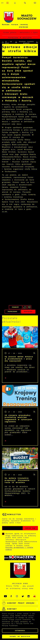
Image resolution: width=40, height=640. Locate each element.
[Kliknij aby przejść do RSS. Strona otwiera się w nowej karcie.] (37, 42)
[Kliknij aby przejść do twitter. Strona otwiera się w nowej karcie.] (23, 596)
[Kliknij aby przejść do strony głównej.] (15, 3)
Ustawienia (20, 631)
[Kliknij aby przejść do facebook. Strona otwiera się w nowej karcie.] (11, 596)
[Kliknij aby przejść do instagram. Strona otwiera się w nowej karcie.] (17, 596)
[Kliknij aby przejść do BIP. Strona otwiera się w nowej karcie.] (34, 596)
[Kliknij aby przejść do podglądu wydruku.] (29, 307)
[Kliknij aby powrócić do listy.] (20, 38)
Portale (14, 24)
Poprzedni (13, 38)
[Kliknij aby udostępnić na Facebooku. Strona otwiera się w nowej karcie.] (25, 307)
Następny (27, 38)
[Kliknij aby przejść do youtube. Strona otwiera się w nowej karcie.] (5, 596)
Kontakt (6, 24)
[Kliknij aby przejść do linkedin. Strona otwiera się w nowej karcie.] (28, 596)
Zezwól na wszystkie (20, 636)
